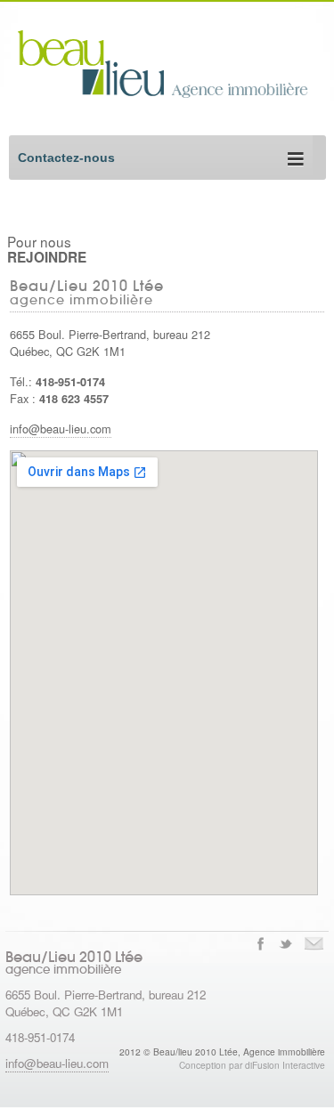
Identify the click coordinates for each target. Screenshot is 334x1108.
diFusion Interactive (285, 1065)
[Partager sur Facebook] (260, 943)
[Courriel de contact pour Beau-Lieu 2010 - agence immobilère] (314, 943)
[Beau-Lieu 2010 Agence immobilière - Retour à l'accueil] (175, 94)
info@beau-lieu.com (60, 428)
